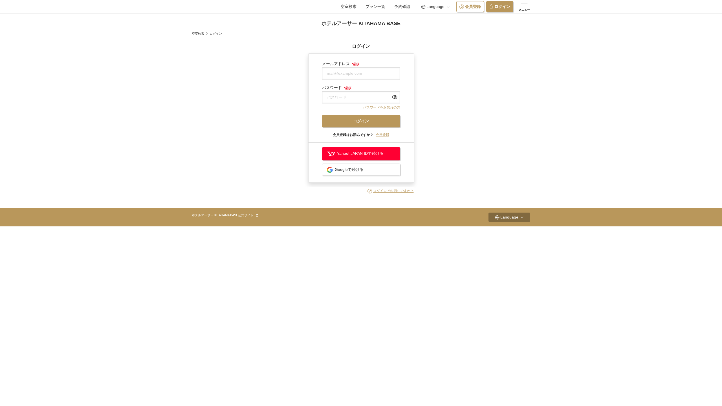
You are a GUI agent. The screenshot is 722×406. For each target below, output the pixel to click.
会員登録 (473, 6)
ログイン (502, 6)
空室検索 (348, 6)
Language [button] (435, 6)
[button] (390, 191)
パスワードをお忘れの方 (381, 107)
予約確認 (402, 6)
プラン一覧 (375, 6)
